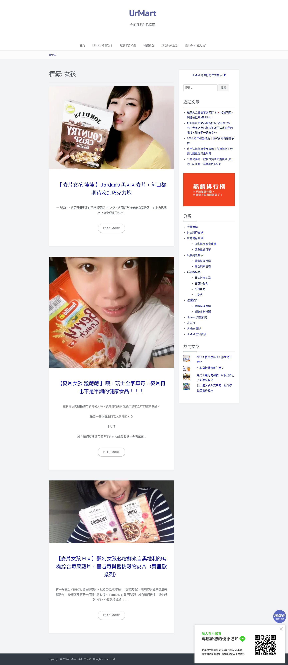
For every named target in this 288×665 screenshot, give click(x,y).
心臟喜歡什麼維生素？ (210, 367)
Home (52, 55)
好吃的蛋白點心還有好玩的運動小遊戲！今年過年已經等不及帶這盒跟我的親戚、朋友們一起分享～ (210, 128)
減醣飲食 (149, 45)
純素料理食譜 (203, 261)
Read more (111, 228)
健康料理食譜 (195, 232)
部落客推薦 (193, 272)
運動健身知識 (128, 45)
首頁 (82, 45)
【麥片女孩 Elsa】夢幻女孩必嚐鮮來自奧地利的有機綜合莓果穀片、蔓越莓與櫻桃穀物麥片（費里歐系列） (111, 566)
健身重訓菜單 (203, 249)
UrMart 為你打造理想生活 (207, 75)
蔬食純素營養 (203, 266)
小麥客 (199, 294)
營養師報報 (201, 283)
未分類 (191, 322)
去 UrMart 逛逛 (194, 45)
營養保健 (192, 227)
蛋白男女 (200, 289)
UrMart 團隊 (194, 328)
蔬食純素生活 (170, 45)
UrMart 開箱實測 (196, 334)
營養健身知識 (203, 277)
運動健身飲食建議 (205, 243)
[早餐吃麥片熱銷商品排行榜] (209, 189)
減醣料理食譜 (203, 306)
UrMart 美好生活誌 (80, 659)
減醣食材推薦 (203, 311)
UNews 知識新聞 (102, 45)
